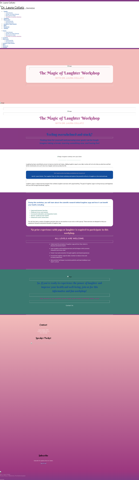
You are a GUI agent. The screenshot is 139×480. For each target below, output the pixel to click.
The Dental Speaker (20, 476)
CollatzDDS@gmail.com (43, 331)
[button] (29, 8)
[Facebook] (0, 479)
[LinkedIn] (2, 479)
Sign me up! (43, 463)
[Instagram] (3, 479)
